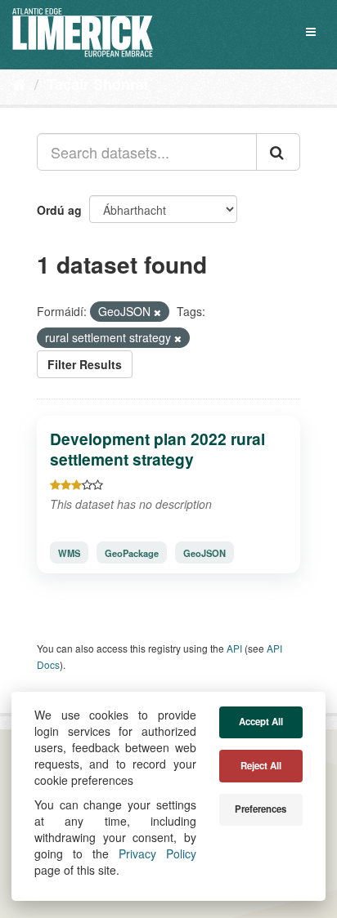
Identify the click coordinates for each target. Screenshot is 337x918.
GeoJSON (204, 552)
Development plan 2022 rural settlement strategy (157, 448)
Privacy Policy (157, 853)
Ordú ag (59, 210)
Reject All (260, 766)
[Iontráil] (278, 152)
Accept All (261, 722)
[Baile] (19, 83)
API (234, 648)
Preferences (260, 809)
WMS (69, 552)
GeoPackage (132, 552)
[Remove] (157, 312)
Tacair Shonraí (97, 84)
